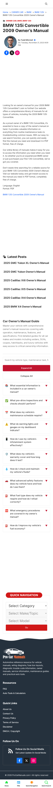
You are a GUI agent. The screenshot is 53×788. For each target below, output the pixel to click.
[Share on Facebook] (6, 52)
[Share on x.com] (12, 52)
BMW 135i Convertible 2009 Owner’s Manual (23, 194)
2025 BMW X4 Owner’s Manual (22, 306)
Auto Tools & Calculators (14, 693)
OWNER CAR (11, 21)
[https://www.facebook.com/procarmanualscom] (19, 760)
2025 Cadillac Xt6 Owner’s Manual (25, 280)
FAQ (5, 689)
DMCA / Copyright (11, 731)
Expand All (26, 368)
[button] (46, 4)
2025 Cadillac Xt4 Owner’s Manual (25, 297)
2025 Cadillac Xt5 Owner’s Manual (25, 289)
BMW (19, 21)
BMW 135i (27, 21)
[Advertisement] (26, 80)
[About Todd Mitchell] (10, 42)
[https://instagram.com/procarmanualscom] (33, 760)
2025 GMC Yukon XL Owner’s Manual (26, 262)
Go (26, 627)
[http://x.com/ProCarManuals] (26, 760)
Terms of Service (11, 722)
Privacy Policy (9, 718)
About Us (7, 709)
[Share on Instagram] (17, 52)
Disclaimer (7, 727)
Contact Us (8, 713)
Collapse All (26, 376)
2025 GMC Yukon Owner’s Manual (24, 271)
